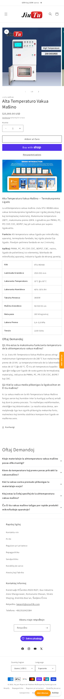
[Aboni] (47, 627)
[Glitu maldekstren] (25, 91)
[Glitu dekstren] (38, 91)
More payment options (32, 154)
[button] (6, 14)
